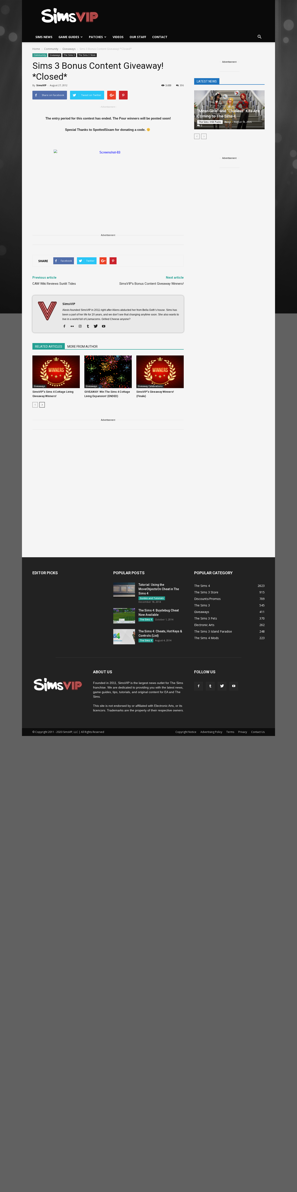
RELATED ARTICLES (48, 346)
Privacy (242, 732)
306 (182, 85)
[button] (259, 37)
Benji (227, 121)
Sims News (43, 37)
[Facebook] (66, 326)
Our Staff (138, 37)
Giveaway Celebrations (150, 386)
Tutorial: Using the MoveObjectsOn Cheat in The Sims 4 (158, 589)
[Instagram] (81, 326)
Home (36, 49)
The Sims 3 (69, 55)
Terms (230, 732)
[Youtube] (105, 326)
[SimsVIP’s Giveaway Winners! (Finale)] (160, 371)
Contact (159, 37)
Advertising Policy (211, 732)
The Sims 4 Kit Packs (210, 121)
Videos (118, 37)
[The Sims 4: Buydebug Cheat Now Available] (124, 615)
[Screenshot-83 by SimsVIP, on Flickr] (108, 180)
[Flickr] (73, 326)
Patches (96, 37)
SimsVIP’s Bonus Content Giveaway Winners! (151, 284)
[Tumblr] (89, 326)
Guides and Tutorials (152, 598)
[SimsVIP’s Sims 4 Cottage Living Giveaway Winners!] (56, 371)
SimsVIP (41, 85)
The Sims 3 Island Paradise (213, 631)
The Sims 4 (146, 619)
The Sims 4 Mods (206, 638)
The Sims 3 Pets (205, 618)
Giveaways (55, 55)
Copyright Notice (185, 732)
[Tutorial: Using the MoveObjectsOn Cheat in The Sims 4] (124, 590)
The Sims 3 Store (86, 55)
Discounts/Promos (207, 599)
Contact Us (258, 732)
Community (40, 55)
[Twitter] (97, 326)
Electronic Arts (204, 625)
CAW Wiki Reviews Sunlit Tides (54, 284)
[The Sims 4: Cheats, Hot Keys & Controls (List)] (124, 636)
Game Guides (68, 37)
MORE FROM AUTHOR (82, 346)
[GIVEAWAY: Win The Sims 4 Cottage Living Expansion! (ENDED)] (108, 371)
